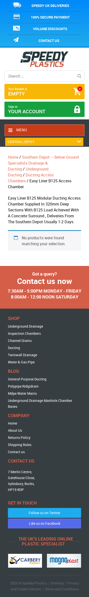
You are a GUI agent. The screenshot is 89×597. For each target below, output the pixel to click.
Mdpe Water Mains (22, 393)
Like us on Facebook (44, 523)
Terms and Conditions (62, 589)
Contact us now (44, 281)
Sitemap (57, 583)
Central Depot (21, 141)
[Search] (79, 76)
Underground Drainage (25, 326)
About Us (15, 430)
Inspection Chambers (24, 333)
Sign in (26, 110)
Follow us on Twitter (44, 512)
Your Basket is (44, 92)
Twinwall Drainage (22, 355)
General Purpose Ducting (27, 379)
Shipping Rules (19, 444)
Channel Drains (20, 340)
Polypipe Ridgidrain (23, 386)
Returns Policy (19, 437)
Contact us (49, 40)
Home (13, 157)
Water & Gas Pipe (21, 362)
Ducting (14, 347)
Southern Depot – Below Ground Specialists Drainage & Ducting (43, 163)
